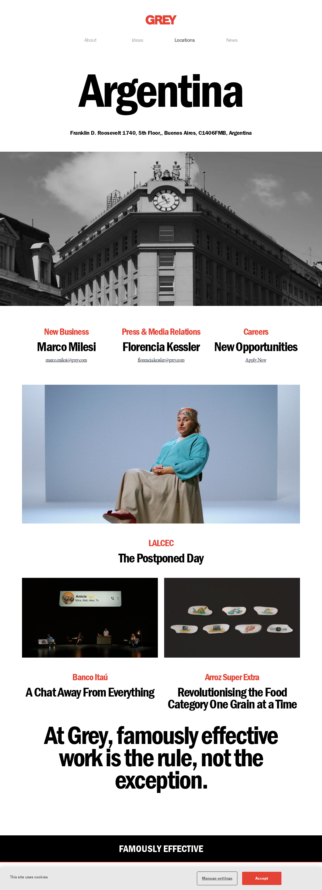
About (90, 39)
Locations (185, 39)
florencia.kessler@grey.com (161, 360)
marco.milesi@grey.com (66, 360)
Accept (262, 878)
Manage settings (217, 878)
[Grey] (161, 20)
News (232, 39)
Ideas (137, 39)
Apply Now (255, 360)
